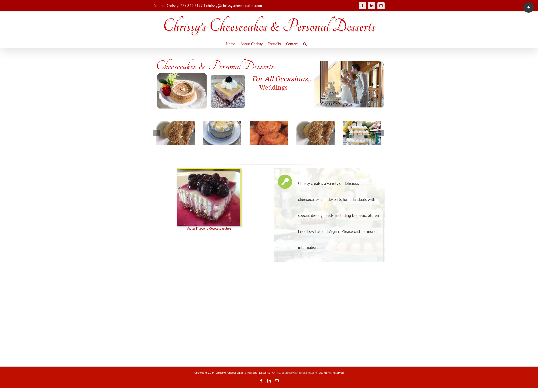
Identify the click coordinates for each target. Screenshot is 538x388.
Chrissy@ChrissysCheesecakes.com (294, 373)
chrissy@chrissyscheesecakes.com (234, 5)
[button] (305, 43)
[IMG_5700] (175, 133)
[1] (362, 133)
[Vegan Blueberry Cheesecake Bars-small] (208, 170)
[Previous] (156, 133)
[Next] (381, 133)
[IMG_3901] (269, 133)
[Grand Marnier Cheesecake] (315, 133)
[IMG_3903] (222, 133)
